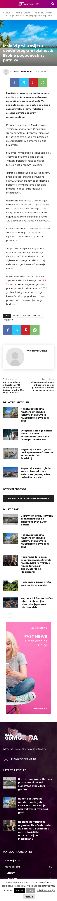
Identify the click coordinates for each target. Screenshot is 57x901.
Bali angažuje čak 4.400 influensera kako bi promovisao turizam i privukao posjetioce (42, 386)
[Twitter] (24, 82)
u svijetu (8, 320)
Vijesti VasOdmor (22, 72)
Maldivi (16, 316)
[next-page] (10, 615)
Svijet (18, 12)
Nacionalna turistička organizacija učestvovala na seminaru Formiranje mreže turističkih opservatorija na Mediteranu (36, 564)
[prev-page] (5, 615)
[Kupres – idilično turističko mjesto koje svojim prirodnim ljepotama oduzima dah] (10, 602)
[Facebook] (14, 82)
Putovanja (27, 12)
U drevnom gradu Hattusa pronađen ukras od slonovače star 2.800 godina (37, 520)
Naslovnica (7, 12)
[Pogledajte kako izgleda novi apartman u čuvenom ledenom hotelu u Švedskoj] (10, 453)
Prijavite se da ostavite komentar (28, 498)
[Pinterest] (33, 82)
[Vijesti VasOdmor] (6, 72)
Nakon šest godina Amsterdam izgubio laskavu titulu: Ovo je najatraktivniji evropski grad (35, 414)
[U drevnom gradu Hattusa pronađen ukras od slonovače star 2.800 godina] (10, 519)
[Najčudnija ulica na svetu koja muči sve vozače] (10, 585)
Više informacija (46, 890)
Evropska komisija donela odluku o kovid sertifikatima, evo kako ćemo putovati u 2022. (36, 435)
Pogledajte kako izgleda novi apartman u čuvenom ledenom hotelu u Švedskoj (37, 454)
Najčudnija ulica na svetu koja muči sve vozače (36, 583)
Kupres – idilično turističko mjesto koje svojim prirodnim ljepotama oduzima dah (37, 603)
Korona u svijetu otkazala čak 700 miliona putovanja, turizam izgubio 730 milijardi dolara (13, 387)
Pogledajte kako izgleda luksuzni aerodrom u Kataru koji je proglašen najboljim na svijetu (36, 473)
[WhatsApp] (42, 82)
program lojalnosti (32, 316)
